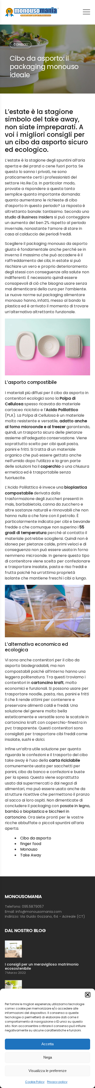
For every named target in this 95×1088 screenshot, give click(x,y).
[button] (87, 994)
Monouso (29, 849)
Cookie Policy (35, 1082)
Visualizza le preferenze (47, 1071)
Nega (47, 1057)
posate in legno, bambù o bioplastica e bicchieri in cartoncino (47, 811)
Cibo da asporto (35, 838)
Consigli (20, 44)
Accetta (47, 1044)
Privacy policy (57, 1082)
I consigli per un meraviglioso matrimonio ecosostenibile (42, 966)
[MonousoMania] (32, 12)
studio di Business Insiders (29, 217)
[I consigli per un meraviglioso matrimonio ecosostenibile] (47, 949)
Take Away (30, 855)
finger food (30, 843)
